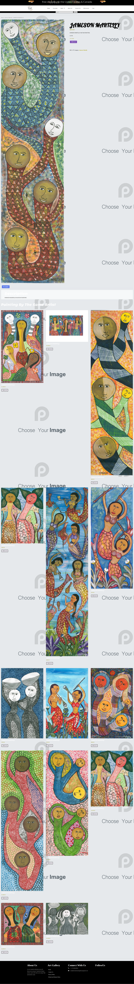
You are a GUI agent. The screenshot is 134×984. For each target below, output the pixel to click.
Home (2, 17)
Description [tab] (5, 286)
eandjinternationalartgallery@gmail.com (79, 970)
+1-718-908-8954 (74, 968)
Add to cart (73, 41)
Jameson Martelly (8, 17)
